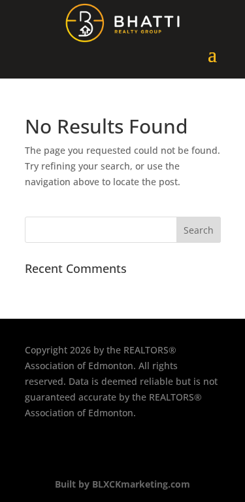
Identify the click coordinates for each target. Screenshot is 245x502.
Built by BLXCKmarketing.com (122, 484)
